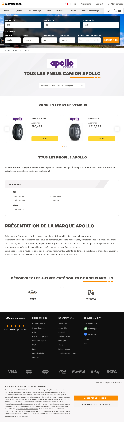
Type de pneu (47, 35)
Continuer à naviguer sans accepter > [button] (109, 383)
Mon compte (117, 4)
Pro (74, 4)
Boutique (60, 11)
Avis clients (86, 4)
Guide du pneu (38, 328)
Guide (73, 11)
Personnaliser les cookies (95, 405)
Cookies (35, 357)
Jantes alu (62, 332)
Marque (8, 35)
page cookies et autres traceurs (27, 409)
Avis (34, 332)
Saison (26, 35)
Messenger (92, 334)
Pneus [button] (6, 11)
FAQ (86, 343)
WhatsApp (92, 328)
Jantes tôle (62, 328)
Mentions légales (39, 340)
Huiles (48, 11)
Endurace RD (55, 196)
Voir (45, 138)
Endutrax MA (19, 209)
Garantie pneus (38, 323)
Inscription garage (39, 336)
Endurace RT (55, 200)
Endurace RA (19, 196)
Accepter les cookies (96, 398)
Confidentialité (38, 353)
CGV (34, 345)
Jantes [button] (19, 11)
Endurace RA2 (19, 200)
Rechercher (111, 40)
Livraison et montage (90, 11)
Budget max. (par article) (89, 35)
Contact (99, 4)
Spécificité (64, 35)
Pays (34, 349)
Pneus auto (62, 323)
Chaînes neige (35, 11)
